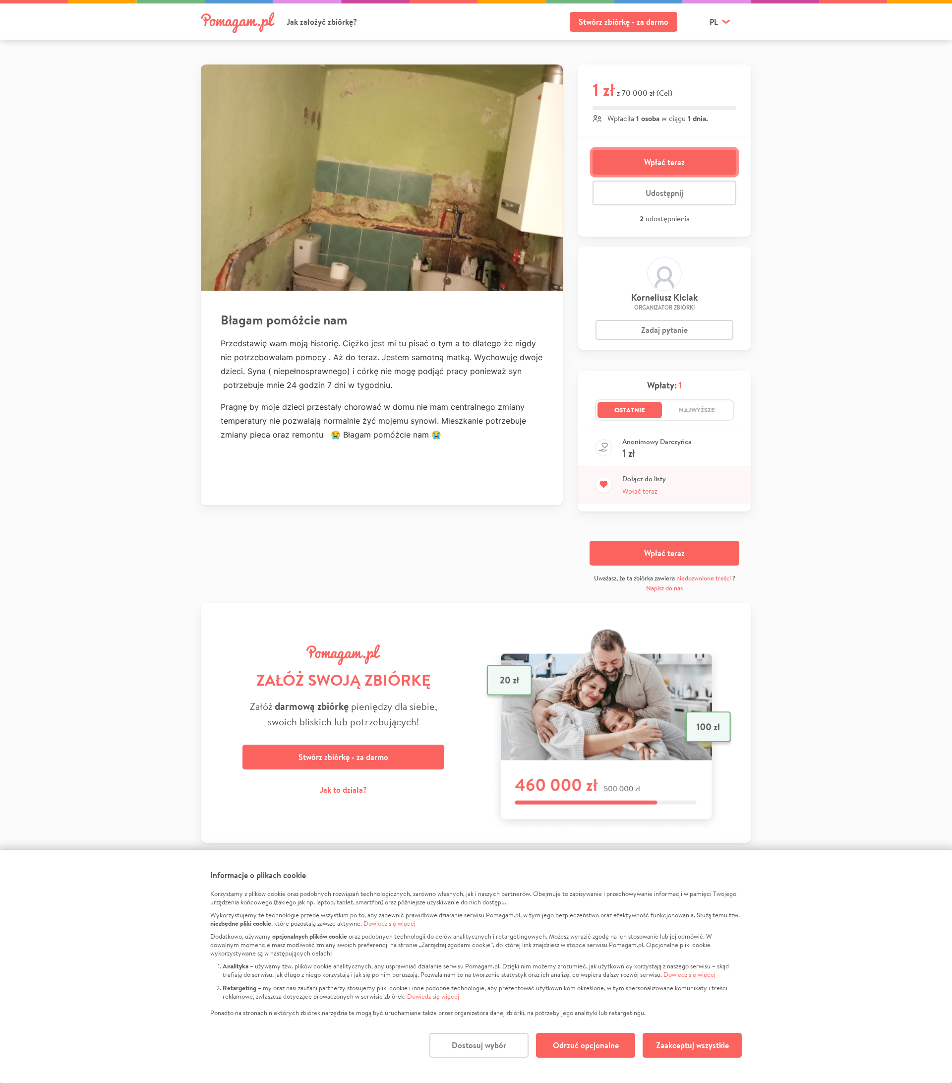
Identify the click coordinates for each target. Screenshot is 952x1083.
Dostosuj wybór (479, 1045)
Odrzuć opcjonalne (586, 1045)
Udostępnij (664, 193)
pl (714, 21)
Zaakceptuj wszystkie (692, 1045)
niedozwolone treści (703, 578)
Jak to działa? (343, 789)
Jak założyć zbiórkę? (322, 21)
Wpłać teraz (664, 162)
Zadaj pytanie (664, 329)
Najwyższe (697, 409)
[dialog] (476, 966)
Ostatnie (629, 409)
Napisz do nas (664, 588)
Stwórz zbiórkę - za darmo (623, 21)
